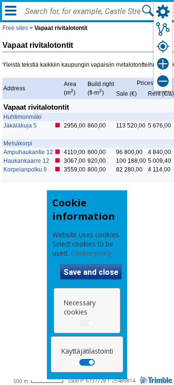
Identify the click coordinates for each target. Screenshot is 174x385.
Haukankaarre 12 (26, 160)
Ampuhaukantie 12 (28, 152)
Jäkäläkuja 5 (20, 125)
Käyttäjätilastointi (87, 351)
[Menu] (10, 10)
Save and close (90, 272)
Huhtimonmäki (22, 117)
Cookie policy (91, 252)
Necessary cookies (80, 307)
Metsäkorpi (17, 143)
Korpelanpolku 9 (25, 169)
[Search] (148, 10)
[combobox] (83, 11)
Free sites (15, 28)
